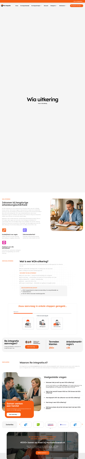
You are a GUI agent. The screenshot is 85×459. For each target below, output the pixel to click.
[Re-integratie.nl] (6, 5)
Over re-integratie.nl (78, 1)
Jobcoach (46, 5)
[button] (19, 424)
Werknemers (62, 5)
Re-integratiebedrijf (24, 5)
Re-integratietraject (35, 5)
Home (16, 5)
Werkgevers (53, 5)
